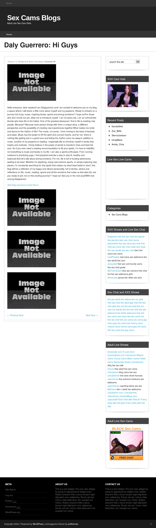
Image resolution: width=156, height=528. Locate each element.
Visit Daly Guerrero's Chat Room (23, 184)
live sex (111, 299)
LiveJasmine (137, 361)
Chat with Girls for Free (134, 399)
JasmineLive (114, 385)
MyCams (112, 389)
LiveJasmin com (115, 392)
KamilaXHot (117, 126)
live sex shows (114, 250)
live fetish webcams (126, 312)
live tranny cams (135, 323)
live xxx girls (137, 299)
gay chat (134, 302)
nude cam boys (138, 246)
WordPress (38, 523)
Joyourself (112, 263)
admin (26, 61)
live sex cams (125, 243)
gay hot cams (139, 326)
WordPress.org (12, 512)
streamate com (115, 351)
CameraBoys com (128, 396)
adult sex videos (123, 299)
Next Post (92, 315)
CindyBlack (117, 139)
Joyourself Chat (115, 399)
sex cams (116, 246)
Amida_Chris (118, 144)
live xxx (120, 306)
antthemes (73, 523)
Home (9, 3)
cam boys (122, 316)
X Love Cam (129, 351)
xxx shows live (119, 309)
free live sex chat (126, 236)
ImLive (111, 368)
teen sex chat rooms (129, 240)
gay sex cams (120, 323)
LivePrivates (113, 256)
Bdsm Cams (133, 358)
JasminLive (113, 379)
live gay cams (127, 330)
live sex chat (128, 250)
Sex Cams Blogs (33, 18)
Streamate (113, 277)
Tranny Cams (120, 358)
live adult (125, 302)
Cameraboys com (116, 355)
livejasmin (112, 236)
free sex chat (114, 302)
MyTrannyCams (115, 270)
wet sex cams (133, 316)
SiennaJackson (119, 135)
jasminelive (113, 243)
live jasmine (113, 240)
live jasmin (140, 236)
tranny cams (127, 326)
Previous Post (15, 315)
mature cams (114, 326)
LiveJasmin (113, 372)
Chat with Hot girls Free (119, 402)
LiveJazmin (130, 355)
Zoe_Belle (116, 130)
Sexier (127, 361)
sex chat (136, 243)
